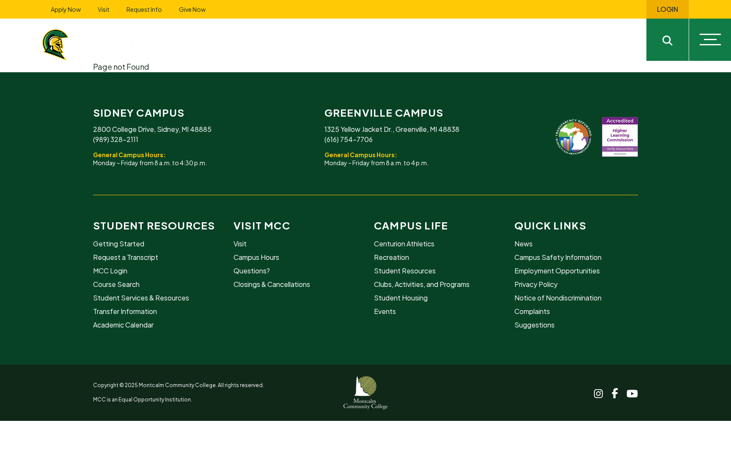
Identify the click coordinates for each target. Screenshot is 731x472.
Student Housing (401, 297)
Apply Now (66, 9)
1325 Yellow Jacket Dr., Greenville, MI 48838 (391, 129)
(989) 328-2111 (115, 139)
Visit (104, 9)
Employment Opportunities (557, 270)
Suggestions (534, 324)
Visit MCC (262, 225)
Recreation (391, 257)
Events (385, 311)
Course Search (116, 284)
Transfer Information (125, 311)
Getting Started (118, 243)
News (523, 243)
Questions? (252, 270)
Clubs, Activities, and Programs (422, 284)
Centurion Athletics (404, 243)
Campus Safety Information (558, 257)
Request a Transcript (125, 257)
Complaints (532, 311)
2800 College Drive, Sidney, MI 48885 (152, 129)
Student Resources (154, 225)
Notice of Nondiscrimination (558, 297)
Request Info (144, 9)
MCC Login (110, 270)
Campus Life (411, 225)
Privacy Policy (536, 284)
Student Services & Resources (141, 297)
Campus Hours (256, 257)
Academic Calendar (123, 324)
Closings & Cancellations (272, 284)
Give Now (192, 9)
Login (667, 9)
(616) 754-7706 (348, 139)
